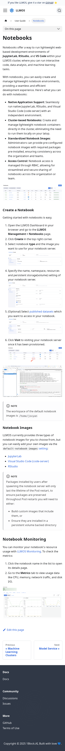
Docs (6, 679)
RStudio (13, 466)
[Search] (59, 10)
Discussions (10, 698)
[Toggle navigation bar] (5, 10)
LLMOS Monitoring (29, 551)
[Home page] (6, 20)
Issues (7, 703)
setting (43, 448)
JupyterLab (15, 456)
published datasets (42, 311)
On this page (13, 29)
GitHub (49, 2)
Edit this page (15, 630)
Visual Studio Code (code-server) (28, 461)
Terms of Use (11, 728)
